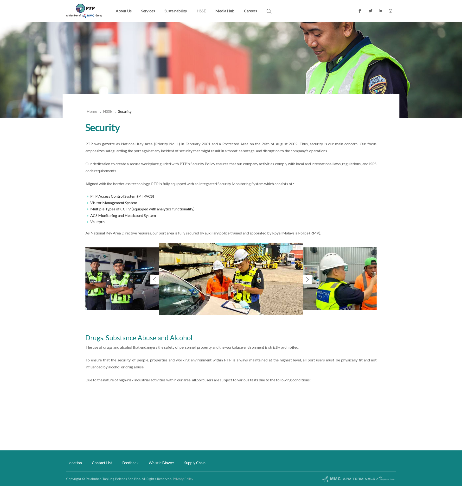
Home (92, 111)
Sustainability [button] (176, 10)
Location (74, 462)
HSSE (107, 111)
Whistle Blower (161, 462)
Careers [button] (250, 10)
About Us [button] (124, 10)
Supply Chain (194, 462)
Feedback (130, 462)
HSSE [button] (201, 10)
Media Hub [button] (224, 10)
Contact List (102, 462)
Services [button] (148, 10)
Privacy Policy (183, 479)
